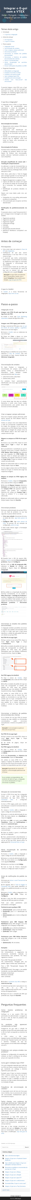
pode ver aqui (15, 525)
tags (16, 374)
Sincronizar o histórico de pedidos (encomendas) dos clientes (16, 58)
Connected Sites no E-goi (17, 842)
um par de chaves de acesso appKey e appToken (14, 327)
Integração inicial (9, 46)
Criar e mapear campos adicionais (14, 50)
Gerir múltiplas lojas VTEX (12, 76)
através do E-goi (5, 420)
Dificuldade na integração (12, 71)
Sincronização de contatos (12, 48)
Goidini (6, 292)
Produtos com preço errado (12, 74)
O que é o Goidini (10, 41)
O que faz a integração (11, 34)
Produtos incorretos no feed (13, 72)
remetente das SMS (14, 981)
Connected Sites (7, 799)
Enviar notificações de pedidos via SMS (16, 66)
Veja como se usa (13, 293)
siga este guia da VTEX (15, 280)
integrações (11, 251)
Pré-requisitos (8, 39)
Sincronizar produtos (10, 52)
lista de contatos (14, 353)
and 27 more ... (7, 1190)
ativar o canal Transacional (17, 880)
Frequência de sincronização (13, 78)
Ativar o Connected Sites (11, 60)
